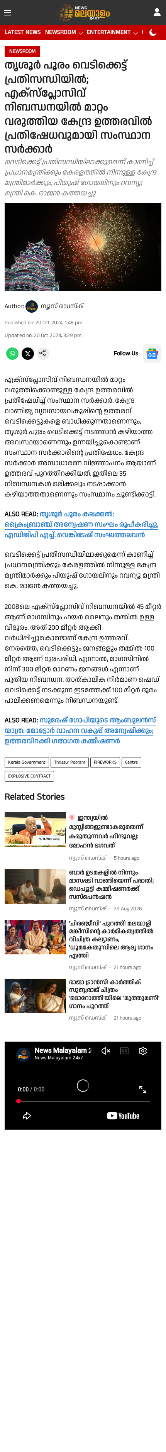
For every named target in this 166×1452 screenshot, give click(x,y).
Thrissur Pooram (69, 762)
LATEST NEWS (23, 32)
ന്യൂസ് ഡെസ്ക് (62, 306)
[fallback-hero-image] (35, 829)
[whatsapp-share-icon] (12, 358)
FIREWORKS (105, 762)
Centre (131, 762)
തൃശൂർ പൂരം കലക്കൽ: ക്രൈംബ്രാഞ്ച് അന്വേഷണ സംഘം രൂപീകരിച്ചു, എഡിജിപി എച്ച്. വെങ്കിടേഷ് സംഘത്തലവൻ (81, 524)
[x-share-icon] (28, 358)
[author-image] (31, 306)
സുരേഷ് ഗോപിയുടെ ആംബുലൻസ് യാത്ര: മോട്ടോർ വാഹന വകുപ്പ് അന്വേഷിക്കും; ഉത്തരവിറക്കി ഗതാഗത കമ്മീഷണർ (80, 730)
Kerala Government (27, 762)
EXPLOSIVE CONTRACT (29, 776)
